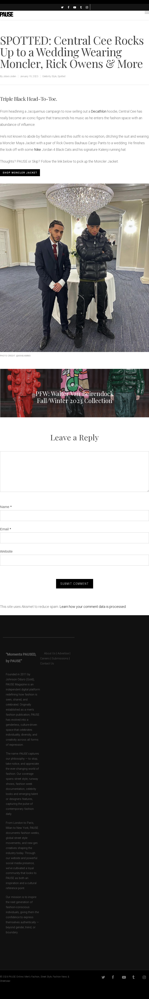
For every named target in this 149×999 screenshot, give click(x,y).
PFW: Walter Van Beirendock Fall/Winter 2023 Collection (74, 393)
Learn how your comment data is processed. (93, 607)
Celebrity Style (49, 76)
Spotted (61, 76)
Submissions (60, 658)
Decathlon (98, 111)
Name (6, 507)
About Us (47, 653)
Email (5, 529)
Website (6, 551)
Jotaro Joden (9, 76)
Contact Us (47, 663)
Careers (45, 658)
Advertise (63, 653)
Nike (37, 150)
